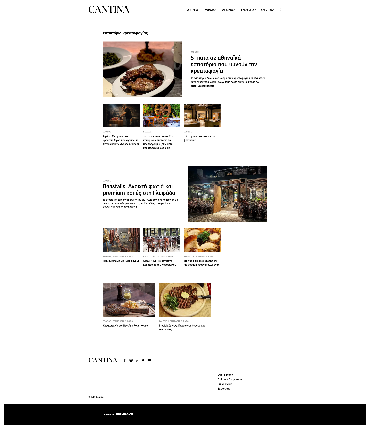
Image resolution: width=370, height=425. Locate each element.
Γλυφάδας (149, 203)
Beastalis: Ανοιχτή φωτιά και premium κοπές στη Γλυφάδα (139, 189)
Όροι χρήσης (225, 374)
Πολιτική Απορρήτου (230, 379)
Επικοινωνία (225, 384)
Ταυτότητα (224, 388)
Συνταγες (192, 9)
